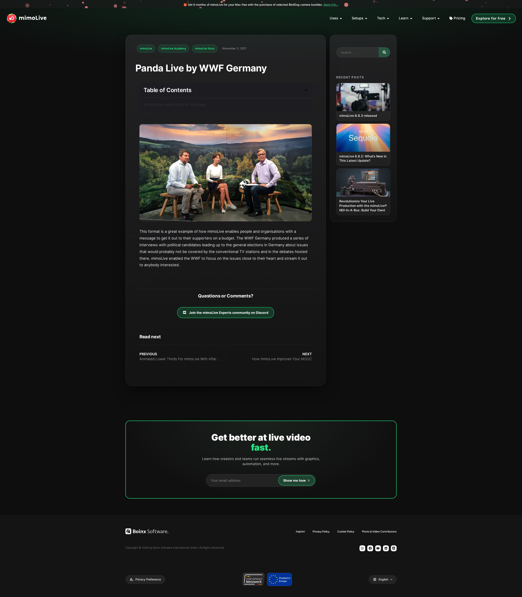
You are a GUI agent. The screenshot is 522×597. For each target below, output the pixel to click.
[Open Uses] (341, 18)
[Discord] (394, 548)
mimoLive (146, 48)
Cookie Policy (345, 531)
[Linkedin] (386, 548)
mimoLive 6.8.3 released (358, 116)
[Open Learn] (411, 18)
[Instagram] (362, 548)
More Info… (331, 4)
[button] (306, 90)
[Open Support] (438, 18)
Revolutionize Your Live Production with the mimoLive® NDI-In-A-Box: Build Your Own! (363, 205)
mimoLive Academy (173, 48)
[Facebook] (370, 548)
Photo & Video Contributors (379, 531)
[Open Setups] (366, 18)
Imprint (300, 531)
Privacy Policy (321, 531)
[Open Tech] (388, 18)
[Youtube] (378, 548)
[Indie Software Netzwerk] (253, 579)
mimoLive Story (205, 48)
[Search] (384, 52)
